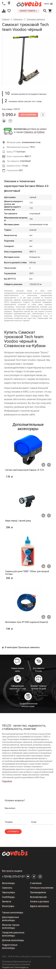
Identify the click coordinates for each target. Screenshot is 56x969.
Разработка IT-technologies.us (15, 967)
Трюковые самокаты (36, 19)
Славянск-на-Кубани (34, 132)
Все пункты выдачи (12, 871)
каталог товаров (28, 11)
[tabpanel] (28, 60)
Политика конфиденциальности (16, 961)
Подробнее (7, 781)
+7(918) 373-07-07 (13, 876)
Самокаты (17, 19)
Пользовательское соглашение (16, 964)
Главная (5, 19)
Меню (46, 4)
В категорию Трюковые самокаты (22, 647)
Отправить (13, 831)
